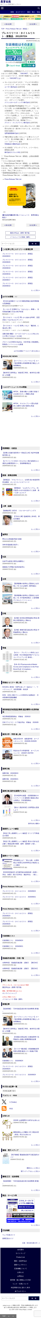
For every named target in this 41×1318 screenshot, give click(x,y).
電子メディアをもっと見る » (30, 1171)
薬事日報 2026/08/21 (10, 779)
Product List (20, 1257)
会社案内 (20, 1249)
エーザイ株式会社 (11, 87)
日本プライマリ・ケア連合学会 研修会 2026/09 (20, 722)
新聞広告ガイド (8, 1238)
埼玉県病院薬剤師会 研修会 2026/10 (16, 716)
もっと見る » (35, 290)
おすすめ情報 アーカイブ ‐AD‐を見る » (27, 351)
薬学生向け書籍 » (34, 823)
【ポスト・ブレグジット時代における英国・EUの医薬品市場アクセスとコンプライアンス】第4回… (26, 655)
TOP (2, 29)
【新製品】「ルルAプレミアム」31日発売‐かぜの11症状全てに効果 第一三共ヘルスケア (26, 490)
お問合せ (20, 1276)
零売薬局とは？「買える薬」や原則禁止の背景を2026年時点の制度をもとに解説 (26, 862)
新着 (12, 12)
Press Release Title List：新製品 (16, 29)
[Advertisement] (20, 432)
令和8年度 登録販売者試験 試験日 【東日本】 (20, 963)
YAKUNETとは (15, 78)
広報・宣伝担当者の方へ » (31, 1243)
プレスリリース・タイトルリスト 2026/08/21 (19, 897)
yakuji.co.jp (6, 1305)
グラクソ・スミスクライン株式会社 (17, 122)
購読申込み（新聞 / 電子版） (12, 987)
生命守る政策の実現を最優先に (13, 561)
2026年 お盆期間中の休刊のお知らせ (26, 1120)
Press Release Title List (13, 179)
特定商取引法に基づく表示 (20, 1287)
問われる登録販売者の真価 (11, 539)
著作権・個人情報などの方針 (20, 1280)
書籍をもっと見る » (33, 1168)
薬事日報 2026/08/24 (10, 773)
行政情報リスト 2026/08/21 (12, 946)
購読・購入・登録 (33, 12)
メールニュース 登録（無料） (12, 999)
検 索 (34, 244)
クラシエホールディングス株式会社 (17, 102)
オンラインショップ (9, 993)
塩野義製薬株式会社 (12, 133)
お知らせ (20, 1272)
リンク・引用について (20, 1284)
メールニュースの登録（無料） (20, 237)
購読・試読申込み (20, 1261)
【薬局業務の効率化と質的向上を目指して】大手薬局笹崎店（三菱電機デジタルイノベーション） (26, 598)
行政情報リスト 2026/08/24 (12, 940)
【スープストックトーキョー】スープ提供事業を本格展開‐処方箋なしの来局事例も (26, 363)
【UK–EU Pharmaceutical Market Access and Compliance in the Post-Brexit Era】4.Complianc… (26, 667)
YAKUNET (24, 73)
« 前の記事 (8, 24)
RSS (11, 1109)
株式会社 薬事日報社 (20, 1307)
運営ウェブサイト (20, 1265)
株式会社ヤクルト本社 (12, 152)
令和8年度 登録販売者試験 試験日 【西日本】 (20, 968)
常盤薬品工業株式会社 (12, 144)
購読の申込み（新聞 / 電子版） (20, 233)
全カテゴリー (20, 12)
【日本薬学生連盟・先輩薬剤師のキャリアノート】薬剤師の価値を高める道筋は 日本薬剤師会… (26, 798)
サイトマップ (20, 1253)
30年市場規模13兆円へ (10, 545)
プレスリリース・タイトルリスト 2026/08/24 (19, 891)
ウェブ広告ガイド (8, 1235)
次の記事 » (33, 24)
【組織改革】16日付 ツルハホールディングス (19, 510)
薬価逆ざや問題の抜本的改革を (13, 567)
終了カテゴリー (20, 1291)
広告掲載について (20, 1268)
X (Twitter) (13, 1102)
